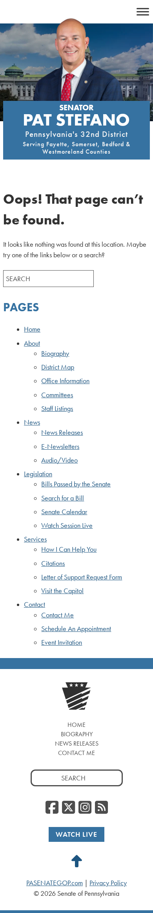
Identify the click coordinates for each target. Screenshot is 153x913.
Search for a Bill (62, 498)
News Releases (62, 432)
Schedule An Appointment (76, 628)
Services (35, 539)
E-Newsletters (60, 446)
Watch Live (76, 834)
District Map (57, 367)
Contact (34, 604)
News (32, 422)
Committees (57, 395)
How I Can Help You (69, 549)
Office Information (65, 381)
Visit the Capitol (62, 591)
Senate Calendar (64, 512)
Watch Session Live (67, 525)
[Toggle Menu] (143, 11)
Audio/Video (59, 460)
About (32, 343)
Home (32, 329)
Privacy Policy (108, 883)
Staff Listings (57, 408)
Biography (55, 353)
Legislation (38, 474)
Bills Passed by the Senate (76, 484)
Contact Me (57, 615)
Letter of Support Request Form (81, 577)
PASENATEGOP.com (54, 883)
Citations (53, 563)
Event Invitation (61, 642)
